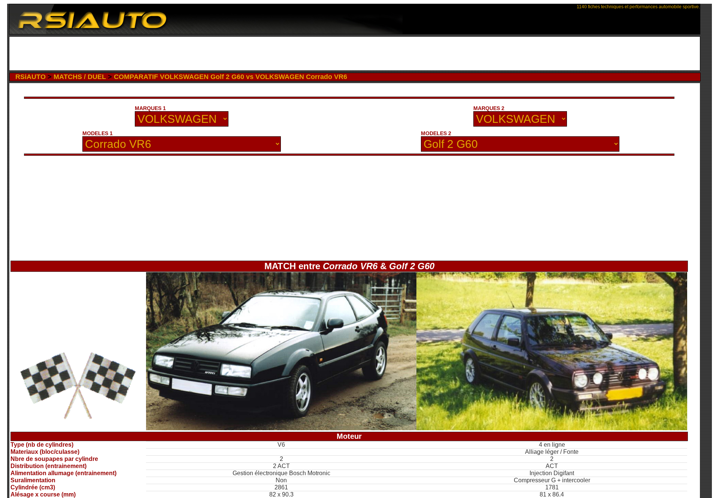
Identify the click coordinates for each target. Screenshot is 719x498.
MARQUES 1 (150, 108)
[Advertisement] (355, 53)
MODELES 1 (97, 133)
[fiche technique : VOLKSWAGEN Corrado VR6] (281, 428)
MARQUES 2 (488, 108)
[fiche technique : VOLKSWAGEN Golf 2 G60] (551, 428)
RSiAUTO (30, 77)
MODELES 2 (436, 133)
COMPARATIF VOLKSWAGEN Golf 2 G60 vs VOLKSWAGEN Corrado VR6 (230, 77)
